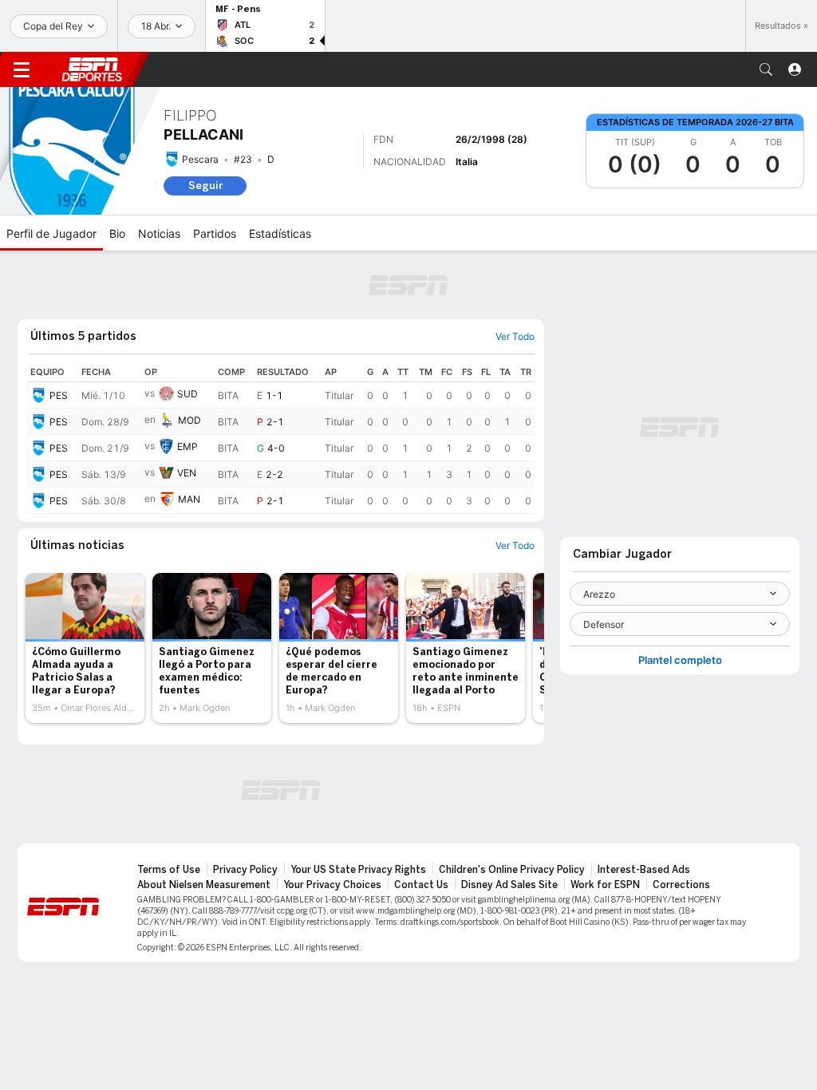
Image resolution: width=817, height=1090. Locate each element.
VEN (186, 473)
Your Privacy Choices (332, 885)
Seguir (205, 186)
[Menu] (21, 69)
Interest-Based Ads (644, 869)
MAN (189, 499)
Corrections (681, 885)
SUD (187, 394)
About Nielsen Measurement (203, 885)
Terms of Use (168, 869)
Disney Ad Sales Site (509, 885)
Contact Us (421, 885)
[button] (766, 69)
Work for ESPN (605, 885)
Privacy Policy (245, 869)
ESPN (91, 69)
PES (58, 395)
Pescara (200, 159)
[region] (281, 438)
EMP (187, 446)
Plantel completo (680, 660)
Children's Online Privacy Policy (512, 869)
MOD (189, 420)
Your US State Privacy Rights (358, 869)
